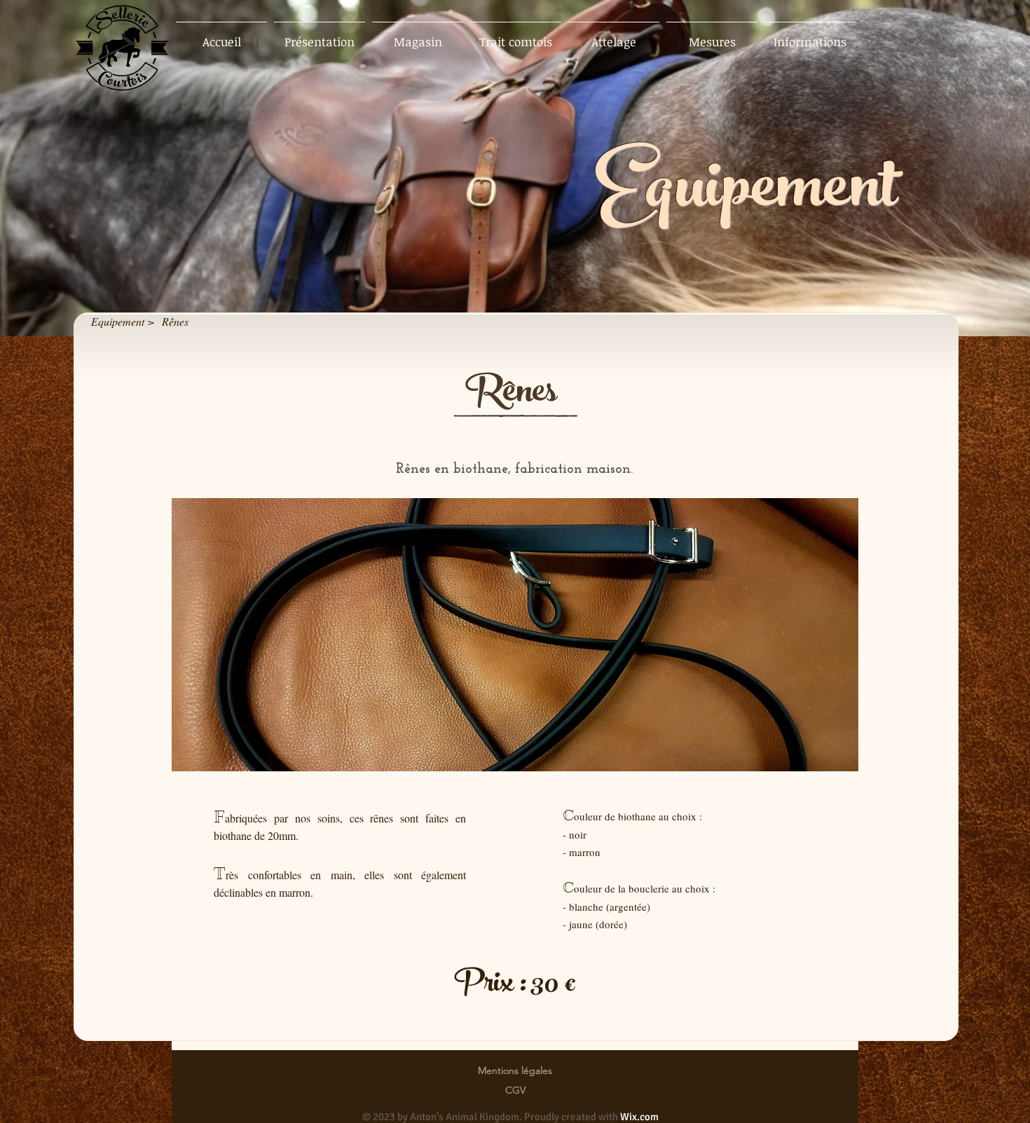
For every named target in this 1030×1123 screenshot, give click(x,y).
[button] (515, 634)
